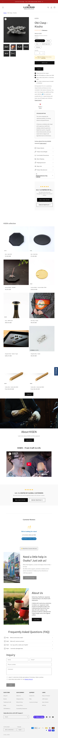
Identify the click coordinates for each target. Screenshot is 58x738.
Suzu (37, 44)
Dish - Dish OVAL (34, 254)
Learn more (43, 58)
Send (10, 685)
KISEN (37, 18)
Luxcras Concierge (33, 702)
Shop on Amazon (46, 695)
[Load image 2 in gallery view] (13, 47)
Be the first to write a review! (29, 538)
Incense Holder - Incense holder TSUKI (38, 287)
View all (29, 394)
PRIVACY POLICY (29, 679)
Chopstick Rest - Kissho (35, 353)
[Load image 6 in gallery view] (13, 54)
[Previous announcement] (2, 1)
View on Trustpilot (44, 204)
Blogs (5, 705)
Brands (5, 699)
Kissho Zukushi (39, 40)
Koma (48, 40)
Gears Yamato (45, 702)
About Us (18, 695)
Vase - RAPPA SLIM (9, 320)
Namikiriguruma (46, 44)
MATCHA (44, 705)
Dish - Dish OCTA (8, 254)
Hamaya (38, 47)
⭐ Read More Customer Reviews (29, 548)
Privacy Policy (19, 705)
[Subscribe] (27, 717)
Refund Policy (19, 702)
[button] (3, 7)
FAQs (30, 699)
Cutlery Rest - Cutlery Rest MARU (37, 387)
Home (5, 13)
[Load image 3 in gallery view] (19, 47)
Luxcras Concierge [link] (29, 577)
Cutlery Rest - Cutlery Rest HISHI (11, 387)
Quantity (36, 50)
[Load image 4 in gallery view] (26, 47)
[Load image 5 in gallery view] (6, 54)
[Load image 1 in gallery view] (6, 47)
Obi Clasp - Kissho (12, 13)
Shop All (5, 695)
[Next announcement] (55, 1)
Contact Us (31, 695)
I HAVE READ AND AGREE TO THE (20, 679)
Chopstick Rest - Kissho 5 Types (11, 353)
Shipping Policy (19, 699)
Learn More (29, 440)
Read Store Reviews (44, 199)
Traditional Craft (7, 702)
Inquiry (39, 69)
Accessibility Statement (21, 708)
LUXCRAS (8, 734)
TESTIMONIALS (7, 708)
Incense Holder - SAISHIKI (10, 287)
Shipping (36, 35)
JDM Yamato (45, 699)
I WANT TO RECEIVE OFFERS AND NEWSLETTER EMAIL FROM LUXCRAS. (26, 677)
